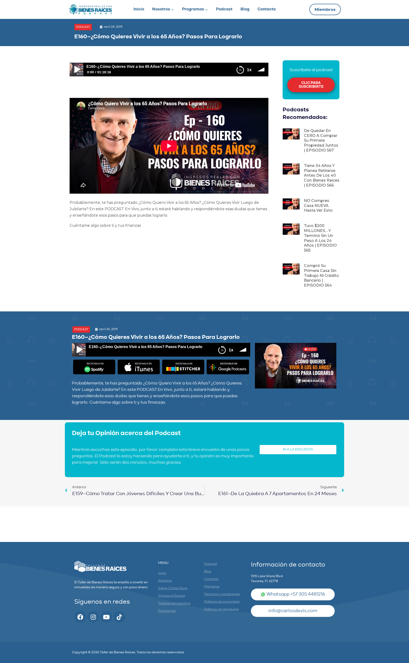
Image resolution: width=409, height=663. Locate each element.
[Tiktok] (119, 617)
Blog (244, 9)
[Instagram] (93, 617)
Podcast (224, 9)
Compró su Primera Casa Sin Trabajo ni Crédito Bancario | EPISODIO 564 (321, 275)
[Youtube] (106, 617)
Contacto (267, 9)
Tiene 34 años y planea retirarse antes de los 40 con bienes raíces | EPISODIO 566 (321, 175)
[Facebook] (80, 617)
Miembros (325, 10)
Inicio (138, 9)
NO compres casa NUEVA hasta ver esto (318, 205)
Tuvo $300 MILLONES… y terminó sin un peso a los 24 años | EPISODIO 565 (320, 238)
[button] (83, 27)
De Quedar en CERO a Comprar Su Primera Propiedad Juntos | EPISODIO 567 (321, 140)
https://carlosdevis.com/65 (193, 402)
